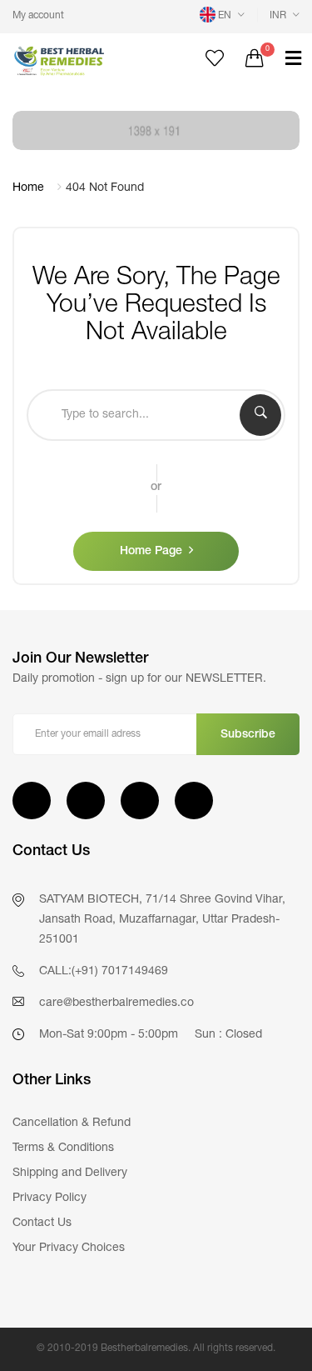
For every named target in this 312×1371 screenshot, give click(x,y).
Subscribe (247, 735)
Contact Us (42, 1223)
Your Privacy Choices (68, 1248)
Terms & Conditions (63, 1148)
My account (38, 16)
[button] (222, 16)
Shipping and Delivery (69, 1173)
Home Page (151, 552)
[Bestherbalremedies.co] (78, 60)
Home (28, 188)
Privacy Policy (49, 1198)
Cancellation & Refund (71, 1123)
